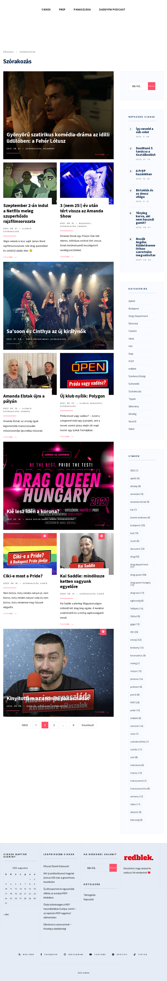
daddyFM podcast (112, 9)
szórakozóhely (139, 741)
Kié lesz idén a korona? (33, 511)
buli (134, 533)
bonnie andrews (140, 517)
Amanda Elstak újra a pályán (24, 398)
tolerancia (137, 765)
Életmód (133, 323)
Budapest (85, 223)
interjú (136, 640)
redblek (31, 706)
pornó (134, 695)
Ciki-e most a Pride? (22, 576)
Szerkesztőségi (137, 376)
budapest (137, 525)
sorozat (136, 726)
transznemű (138, 781)
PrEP (62, 9)
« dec (6, 914)
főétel (135, 616)
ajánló (135, 478)
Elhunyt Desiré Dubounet (56, 866)
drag (134, 557)
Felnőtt (133, 331)
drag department (139, 566)
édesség (136, 820)
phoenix (136, 679)
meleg (135, 663)
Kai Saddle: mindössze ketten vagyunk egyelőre (82, 581)
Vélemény (49, 148)
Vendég (82, 226)
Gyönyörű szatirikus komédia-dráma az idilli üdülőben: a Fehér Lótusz (58, 137)
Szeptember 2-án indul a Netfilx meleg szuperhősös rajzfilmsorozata (25, 213)
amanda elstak (139, 502)
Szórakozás (34, 148)
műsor (136, 671)
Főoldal (8, 52)
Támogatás (90, 895)
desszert (137, 549)
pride (135, 710)
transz (136, 773)
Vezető (132, 421)
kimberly (137, 648)
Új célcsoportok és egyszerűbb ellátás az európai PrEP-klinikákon (59, 893)
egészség (137, 601)
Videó (44, 583)
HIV (130, 346)
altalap (135, 486)
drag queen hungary (140, 584)
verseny (136, 796)
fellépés (136, 608)
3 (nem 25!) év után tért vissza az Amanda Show (81, 210)
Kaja (131, 354)
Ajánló (27, 228)
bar (133, 510)
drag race (137, 593)
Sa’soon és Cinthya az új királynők (46, 331)
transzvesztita (140, 788)
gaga (135, 624)
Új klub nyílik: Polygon (82, 396)
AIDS (134, 470)
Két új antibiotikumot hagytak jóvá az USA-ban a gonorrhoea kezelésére (59, 878)
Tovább (102, 154)
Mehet (151, 86)
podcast (136, 687)
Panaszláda (82, 9)
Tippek (132, 399)
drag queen (138, 575)
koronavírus (138, 655)
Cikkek (46, 9)
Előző (25, 725)
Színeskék (44, 706)
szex (134, 734)
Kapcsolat (89, 899)
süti (134, 757)
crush (134, 541)
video (135, 804)
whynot (135, 812)
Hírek (53, 519)
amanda (136, 494)
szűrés (136, 749)
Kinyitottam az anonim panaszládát (48, 698)
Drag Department (37, 339)
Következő (88, 725)
